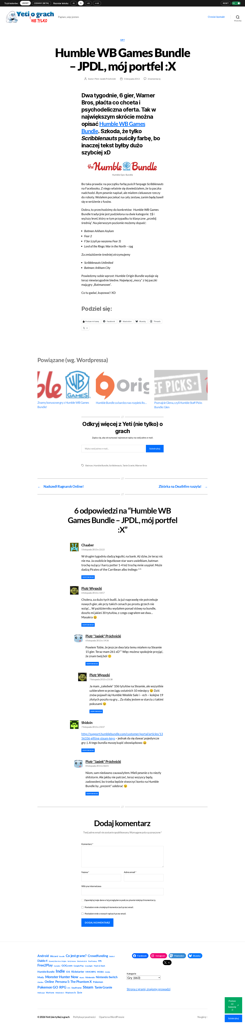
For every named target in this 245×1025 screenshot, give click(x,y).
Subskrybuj (154, 448)
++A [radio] (97, 3)
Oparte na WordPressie (111, 1016)
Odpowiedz (88, 577)
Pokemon (98, 982)
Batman (89, 465)
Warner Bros (141, 465)
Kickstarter (77, 971)
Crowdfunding (98, 956)
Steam (88, 987)
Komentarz (87, 844)
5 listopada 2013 (132, 78)
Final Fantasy (92, 961)
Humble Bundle (101, 465)
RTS (68, 988)
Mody (40, 977)
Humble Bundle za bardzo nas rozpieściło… (121, 402)
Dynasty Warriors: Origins (57, 961)
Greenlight (89, 966)
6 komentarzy (154, 78)
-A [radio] (73, 3)
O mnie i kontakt (216, 16)
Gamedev (57, 966)
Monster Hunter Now (61, 977)
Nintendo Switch (107, 977)
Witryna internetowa (91, 886)
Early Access (72, 961)
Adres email (130, 872)
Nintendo (90, 977)
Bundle (61, 956)
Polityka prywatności (84, 1016)
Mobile (107, 972)
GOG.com (67, 965)
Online (49, 982)
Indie (60, 971)
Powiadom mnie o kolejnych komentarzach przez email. (109, 907)
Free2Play (45, 965)
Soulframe (76, 987)
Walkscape (41, 993)
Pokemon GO (47, 987)
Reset (226, 3)
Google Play (79, 966)
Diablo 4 (42, 960)
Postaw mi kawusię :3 (233, 1005)
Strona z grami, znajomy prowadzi (148, 989)
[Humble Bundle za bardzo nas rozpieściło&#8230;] (122, 385)
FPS (100, 961)
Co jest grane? (76, 956)
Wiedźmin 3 (59, 993)
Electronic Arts (82, 961)
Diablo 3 (112, 956)
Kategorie (131, 973)
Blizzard (54, 956)
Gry (122, 40)
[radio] (25, 3)
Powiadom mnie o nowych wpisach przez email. (105, 913)
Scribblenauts (115, 465)
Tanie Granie (128, 465)
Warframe (50, 993)
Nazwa (85, 872)
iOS (68, 971)
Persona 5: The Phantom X (73, 982)
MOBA (100, 971)
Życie (79, 992)
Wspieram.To (70, 993)
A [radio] (81, 3)
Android (43, 956)
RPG (62, 987)
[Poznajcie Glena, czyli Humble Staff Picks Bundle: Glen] (181, 385)
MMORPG (90, 971)
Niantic (82, 977)
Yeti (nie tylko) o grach (58, 1016)
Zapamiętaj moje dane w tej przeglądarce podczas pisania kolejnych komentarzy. (120, 900)
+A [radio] (88, 3)
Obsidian (40, 982)
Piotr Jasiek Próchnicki (105, 78)
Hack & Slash (99, 966)
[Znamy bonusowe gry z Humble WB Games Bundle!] (64, 385)
